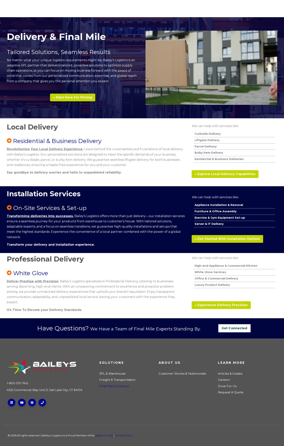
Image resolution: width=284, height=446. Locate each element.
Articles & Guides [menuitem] (230, 373)
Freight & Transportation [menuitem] (117, 380)
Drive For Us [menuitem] (227, 386)
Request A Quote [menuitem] (230, 392)
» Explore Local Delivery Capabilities (225, 174)
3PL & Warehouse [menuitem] (112, 373)
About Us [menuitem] (170, 363)
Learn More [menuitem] (231, 363)
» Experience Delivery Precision (221, 305)
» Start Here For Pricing (72, 97)
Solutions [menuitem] (111, 363)
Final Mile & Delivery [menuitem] (114, 386)
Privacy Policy (123, 435)
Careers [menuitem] (224, 380)
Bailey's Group (104, 435)
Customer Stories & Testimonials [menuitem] (182, 373)
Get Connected (234, 328)
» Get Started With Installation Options (227, 239)
